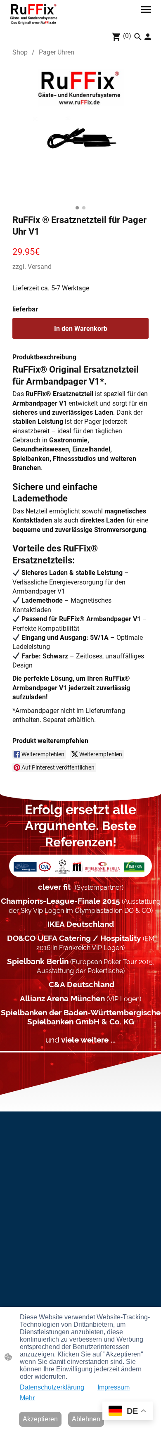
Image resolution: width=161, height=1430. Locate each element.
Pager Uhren (56, 52)
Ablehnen (86, 1419)
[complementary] (127, 1411)
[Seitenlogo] (34, 14)
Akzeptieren (40, 1419)
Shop (20, 52)
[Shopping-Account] (148, 37)
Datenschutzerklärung (52, 1387)
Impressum (113, 1387)
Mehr (27, 1397)
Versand (40, 267)
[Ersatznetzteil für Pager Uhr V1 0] (80, 134)
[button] (138, 37)
